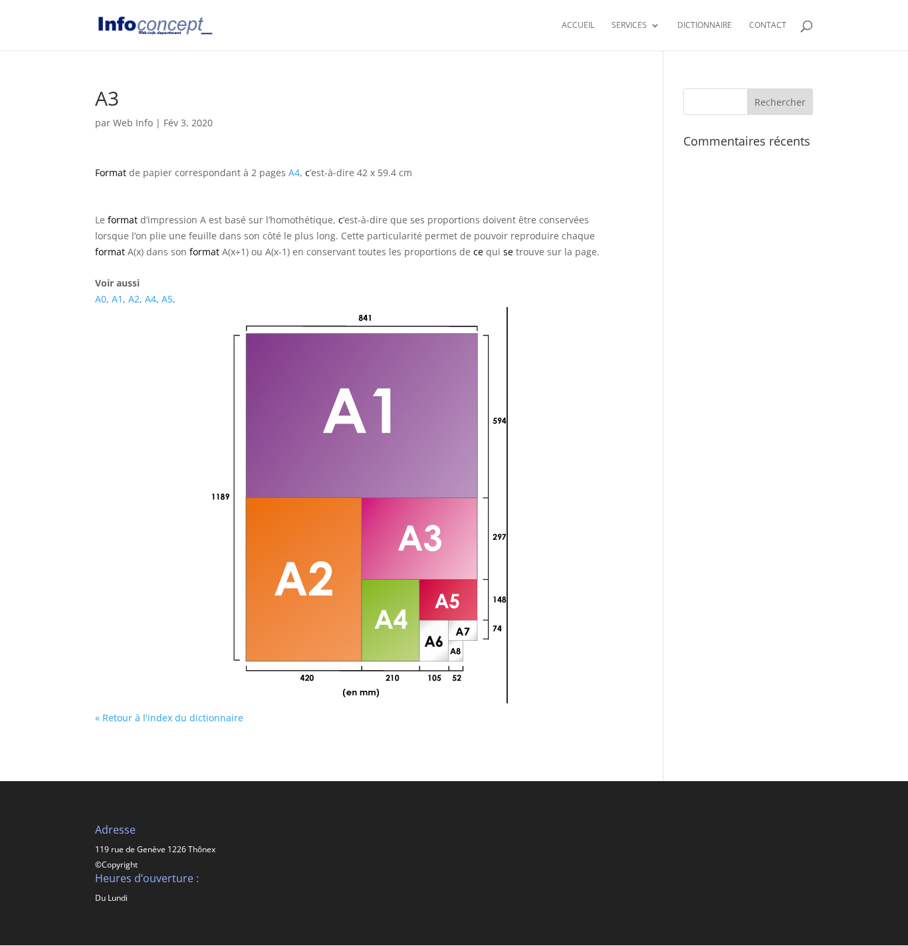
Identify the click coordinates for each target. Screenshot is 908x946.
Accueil (578, 26)
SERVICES (629, 26)
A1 (117, 299)
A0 (100, 299)
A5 (167, 299)
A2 (134, 299)
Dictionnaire (704, 26)
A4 (294, 172)
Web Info (133, 122)
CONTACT (767, 26)
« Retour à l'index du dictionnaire (169, 717)
